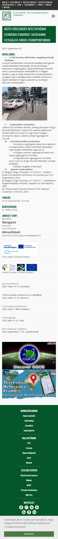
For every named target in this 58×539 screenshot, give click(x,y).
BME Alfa (29, 494)
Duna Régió (7, 256)
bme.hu (4, 2)
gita (4, 283)
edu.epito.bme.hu (29, 2)
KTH (29, 442)
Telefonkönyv (29, 5)
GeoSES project (26, 272)
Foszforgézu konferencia (14, 306)
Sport (29, 457)
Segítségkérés (29, 430)
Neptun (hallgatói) (29, 452)
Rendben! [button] (29, 534)
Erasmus (29, 447)
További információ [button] (15, 526)
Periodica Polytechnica (29, 489)
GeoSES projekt (9, 272)
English (48, 5)
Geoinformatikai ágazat (14, 235)
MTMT (29, 485)
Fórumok (6, 225)
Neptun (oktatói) (29, 415)
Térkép (40, 5)
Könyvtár (29, 462)
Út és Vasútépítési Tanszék (15, 200)
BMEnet (29, 480)
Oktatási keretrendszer (29, 475)
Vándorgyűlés (9, 317)
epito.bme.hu (15, 2)
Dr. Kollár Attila (9, 209)
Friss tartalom (9, 228)
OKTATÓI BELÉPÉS (8, 5)
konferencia (12, 283)
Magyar (7, 7)
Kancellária (29, 425)
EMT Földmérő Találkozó (14, 329)
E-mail (19, 5)
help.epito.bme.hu (45, 2)
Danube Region (22, 256)
